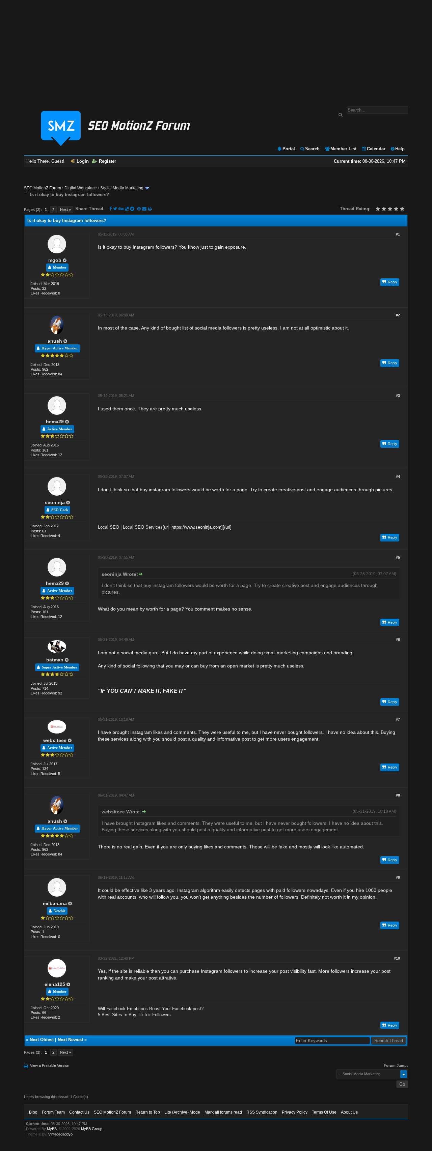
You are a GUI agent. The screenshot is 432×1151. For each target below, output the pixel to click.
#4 (398, 476)
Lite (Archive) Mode (182, 1112)
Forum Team (53, 1112)
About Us (349, 1112)
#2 (398, 315)
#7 (398, 719)
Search (312, 148)
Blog (33, 1112)
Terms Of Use (324, 1112)
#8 (398, 795)
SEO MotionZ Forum (42, 188)
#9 (398, 877)
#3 (398, 396)
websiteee (54, 740)
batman (54, 659)
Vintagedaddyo (60, 1134)
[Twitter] (115, 208)
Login (83, 161)
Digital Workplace (80, 188)
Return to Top (147, 1112)
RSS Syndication (261, 1112)
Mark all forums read (223, 1112)
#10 (397, 958)
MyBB (52, 1129)
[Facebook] (110, 208)
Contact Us (79, 1112)
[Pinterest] (139, 208)
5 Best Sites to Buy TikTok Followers (134, 1014)
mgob (54, 260)
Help (400, 148)
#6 (398, 639)
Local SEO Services (143, 527)
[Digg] (121, 208)
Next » (65, 210)
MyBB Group (91, 1129)
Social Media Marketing (121, 188)
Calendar (376, 148)
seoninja (55, 502)
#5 (398, 557)
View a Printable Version (49, 1065)
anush (55, 341)
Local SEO (108, 527)
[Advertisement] (216, 50)
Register (107, 161)
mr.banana (55, 903)
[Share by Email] (145, 208)
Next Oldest (42, 1039)
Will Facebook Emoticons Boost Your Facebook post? (151, 1008)
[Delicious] (127, 208)
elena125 (55, 984)
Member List (343, 148)
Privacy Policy (294, 1112)
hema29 (55, 421)
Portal (288, 148)
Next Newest (70, 1039)
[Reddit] (132, 208)
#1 (398, 234)
